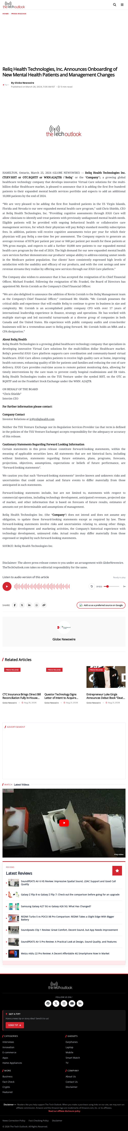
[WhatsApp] (37, 605)
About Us (71, 1076)
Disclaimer (72, 1086)
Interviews (8, 1042)
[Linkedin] (80, 1003)
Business (7, 1076)
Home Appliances (12, 1062)
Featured (7, 1092)
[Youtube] (72, 1003)
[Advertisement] (64, 40)
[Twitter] (56, 1003)
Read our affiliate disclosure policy (64, 1111)
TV (67, 1062)
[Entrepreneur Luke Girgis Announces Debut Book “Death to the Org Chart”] (106, 677)
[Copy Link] (44, 605)
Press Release (18, 13)
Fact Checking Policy (39, 1120)
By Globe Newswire (22, 83)
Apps (5, 1057)
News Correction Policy (13, 1120)
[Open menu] (122, 4)
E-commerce (9, 1052)
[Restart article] (92, 586)
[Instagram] (64, 1003)
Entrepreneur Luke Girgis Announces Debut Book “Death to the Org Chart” (105, 696)
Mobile (69, 1052)
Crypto (6, 1086)
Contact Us (72, 1081)
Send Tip (13, 1025)
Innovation (8, 1047)
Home (5, 13)
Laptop (69, 1047)
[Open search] (114, 4)
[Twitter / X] (22, 605)
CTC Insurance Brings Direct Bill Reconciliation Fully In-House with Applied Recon (21, 696)
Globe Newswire (64, 639)
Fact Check (8, 1081)
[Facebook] (15, 605)
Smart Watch (73, 1057)
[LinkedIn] (29, 605)
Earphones (72, 1042)
